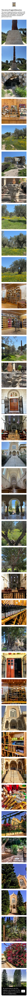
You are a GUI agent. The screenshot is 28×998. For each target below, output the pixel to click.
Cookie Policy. (12, 993)
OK (23, 991)
